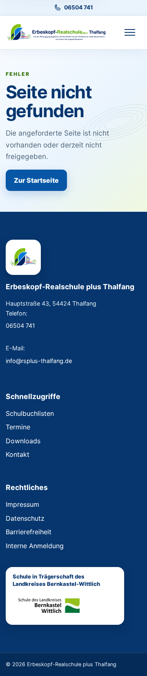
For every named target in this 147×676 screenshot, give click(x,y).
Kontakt (17, 454)
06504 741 (78, 7)
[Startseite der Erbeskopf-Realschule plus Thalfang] (56, 32)
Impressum (22, 504)
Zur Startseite (36, 180)
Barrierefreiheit (28, 532)
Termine (18, 427)
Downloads (23, 441)
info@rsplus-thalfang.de (39, 360)
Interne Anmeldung (35, 546)
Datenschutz (25, 518)
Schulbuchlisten (30, 413)
